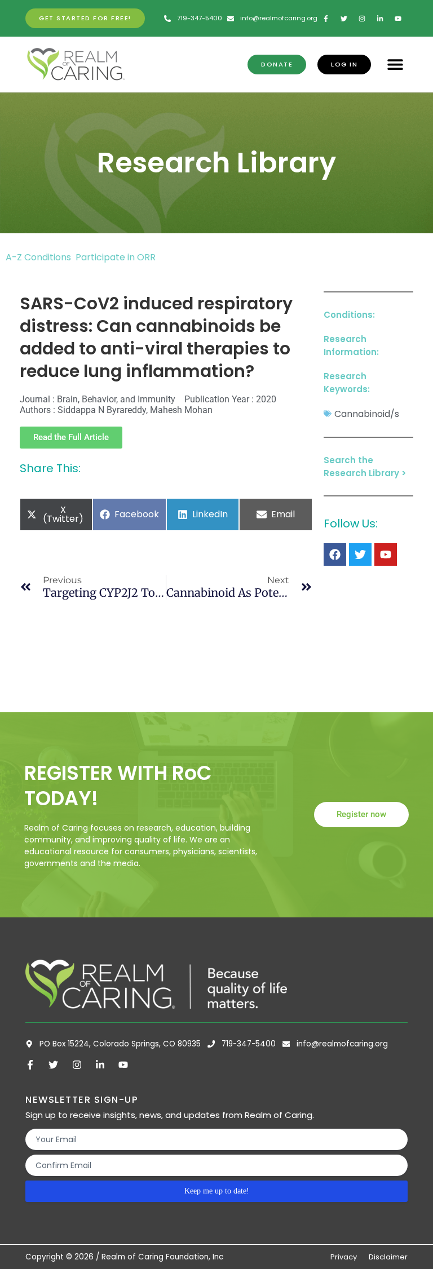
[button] (395, 64)
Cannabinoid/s (366, 413)
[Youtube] (385, 554)
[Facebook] (335, 554)
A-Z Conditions (39, 257)
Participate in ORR (116, 257)
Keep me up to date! (216, 1191)
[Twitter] (360, 554)
